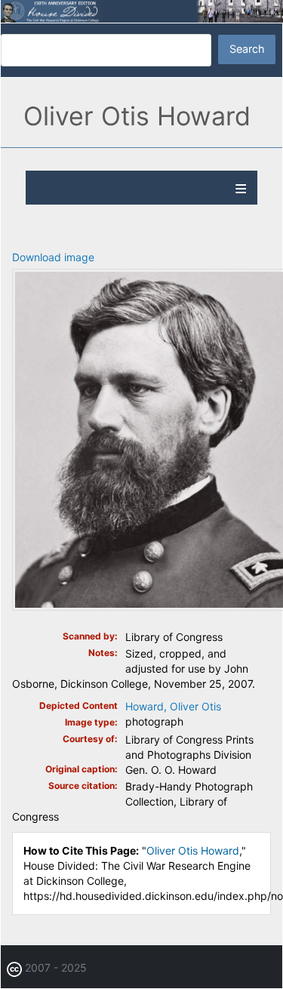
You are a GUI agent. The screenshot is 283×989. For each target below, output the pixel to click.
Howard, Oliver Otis (173, 706)
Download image (53, 257)
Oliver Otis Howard (192, 850)
